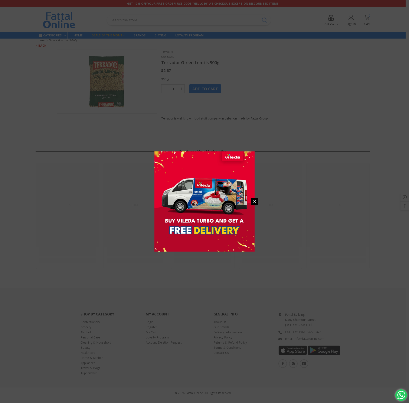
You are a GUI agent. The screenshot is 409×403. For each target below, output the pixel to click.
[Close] (254, 201)
